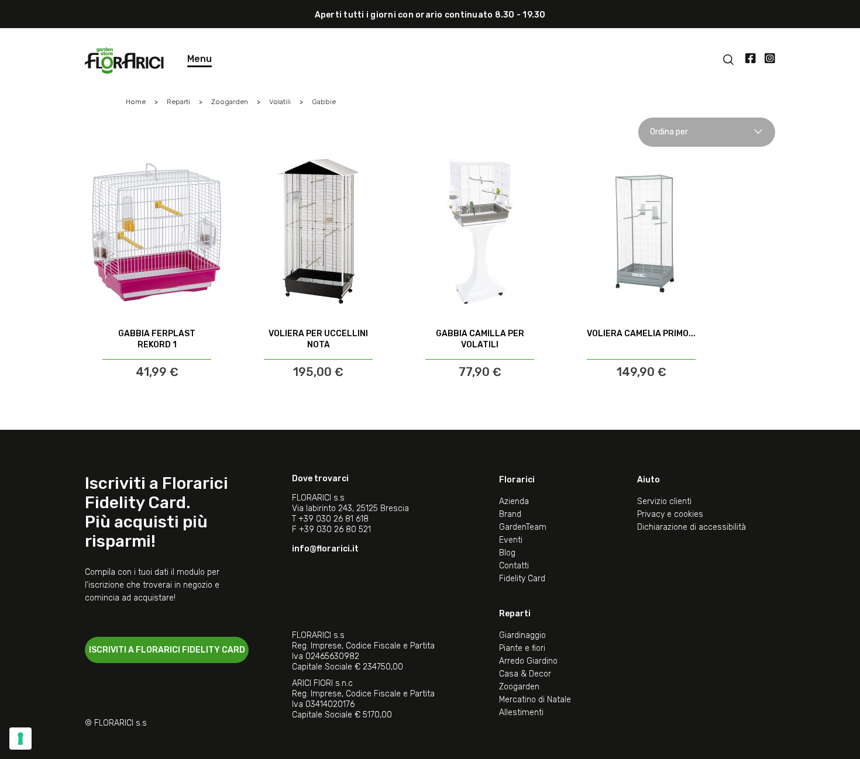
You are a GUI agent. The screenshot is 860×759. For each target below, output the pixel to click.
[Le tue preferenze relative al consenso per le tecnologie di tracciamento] (20, 738)
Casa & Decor (525, 674)
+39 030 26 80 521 (335, 529)
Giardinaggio (522, 635)
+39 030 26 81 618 (333, 519)
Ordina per (669, 132)
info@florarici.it (325, 549)
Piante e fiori (522, 648)
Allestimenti (521, 712)
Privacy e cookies (670, 514)
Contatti (514, 566)
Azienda (514, 501)
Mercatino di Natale (535, 700)
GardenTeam (522, 527)
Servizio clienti (664, 501)
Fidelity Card (522, 579)
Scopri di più (157, 349)
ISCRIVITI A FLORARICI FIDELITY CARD (167, 650)
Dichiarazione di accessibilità (691, 527)
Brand (510, 514)
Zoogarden (519, 687)
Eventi (510, 540)
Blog (507, 553)
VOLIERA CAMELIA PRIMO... (641, 334)
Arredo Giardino (528, 661)
